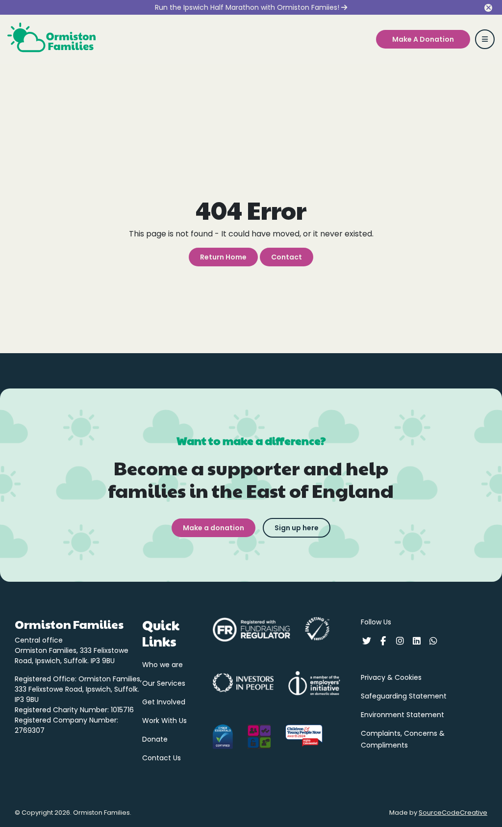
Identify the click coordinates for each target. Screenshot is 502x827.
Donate (155, 739)
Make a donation (213, 528)
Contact (286, 257)
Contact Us (161, 758)
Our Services (163, 683)
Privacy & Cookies (391, 677)
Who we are (162, 665)
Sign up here (297, 528)
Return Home (223, 257)
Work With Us (164, 720)
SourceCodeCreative (453, 812)
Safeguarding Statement (404, 696)
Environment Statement (402, 715)
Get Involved (163, 702)
